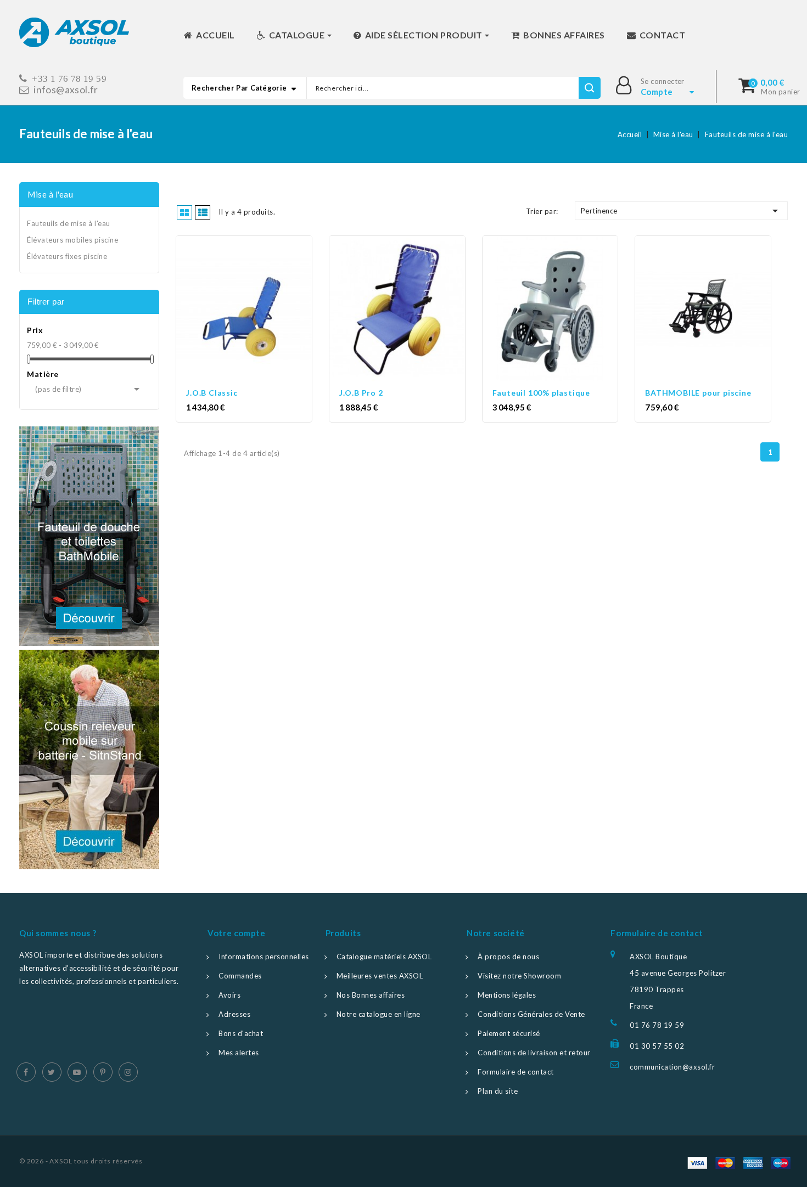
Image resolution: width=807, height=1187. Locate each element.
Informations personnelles (263, 956)
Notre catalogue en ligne (379, 1014)
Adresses (234, 1014)
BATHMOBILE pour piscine (698, 392)
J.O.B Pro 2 (361, 392)
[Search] (589, 88)
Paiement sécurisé (509, 1033)
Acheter (254, 309)
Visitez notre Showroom (519, 975)
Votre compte (236, 933)
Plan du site (498, 1091)
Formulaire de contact (516, 1071)
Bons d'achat (240, 1033)
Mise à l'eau (50, 194)
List (202, 212)
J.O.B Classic (211, 392)
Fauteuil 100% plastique (541, 392)
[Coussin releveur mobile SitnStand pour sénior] (89, 759)
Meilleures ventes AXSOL (380, 975)
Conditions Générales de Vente (531, 1014)
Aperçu (234, 309)
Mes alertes (238, 1052)
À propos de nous (508, 956)
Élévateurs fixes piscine (67, 256)
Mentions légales (507, 995)
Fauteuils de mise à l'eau (68, 223)
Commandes (240, 975)
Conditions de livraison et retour (534, 1052)
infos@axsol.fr (65, 89)
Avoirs (229, 995)
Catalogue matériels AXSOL (384, 956)
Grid (184, 212)
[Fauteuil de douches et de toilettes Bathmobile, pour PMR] (89, 536)
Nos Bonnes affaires (371, 995)
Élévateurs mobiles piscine (72, 239)
